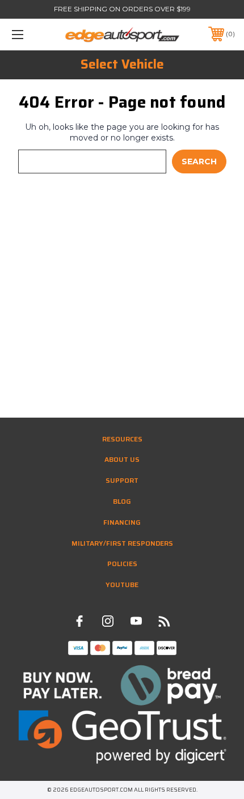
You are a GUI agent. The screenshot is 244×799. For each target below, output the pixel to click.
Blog (122, 501)
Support (122, 480)
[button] (122, 685)
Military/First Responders (122, 543)
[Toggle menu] (34, 34)
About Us (122, 459)
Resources (122, 439)
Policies (122, 563)
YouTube (122, 584)
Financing (122, 522)
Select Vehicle (122, 64)
